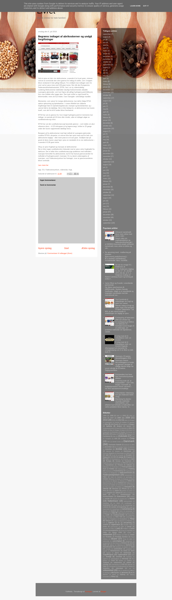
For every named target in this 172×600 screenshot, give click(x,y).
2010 (105, 420)
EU (104, 459)
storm (132, 550)
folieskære (106, 467)
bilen (130, 428)
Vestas (131, 566)
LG (121, 505)
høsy (106, 487)
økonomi (125, 572)
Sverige (108, 557)
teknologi (125, 558)
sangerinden (106, 543)
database (127, 444)
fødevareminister (126, 473)
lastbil (115, 505)
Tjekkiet (121, 560)
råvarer (114, 539)
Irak (131, 488)
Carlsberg (106, 436)
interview (115, 488)
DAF (108, 441)
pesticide (105, 528)
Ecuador (129, 455)
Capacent (129, 434)
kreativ (107, 498)
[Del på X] (73, 174)
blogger (117, 430)
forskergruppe (122, 469)
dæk (107, 455)
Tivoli (113, 560)
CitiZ (133, 436)
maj (104, 45)
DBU (133, 444)
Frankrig (131, 469)
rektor (105, 532)
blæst (123, 430)
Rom (126, 534)
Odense (111, 523)
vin (130, 568)
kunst (132, 498)
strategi (108, 552)
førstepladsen (128, 475)
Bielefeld (124, 428)
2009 (127, 418)
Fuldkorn (105, 472)
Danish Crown (117, 441)
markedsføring (127, 509)
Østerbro (105, 574)
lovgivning (122, 507)
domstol (117, 451)
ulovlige (105, 564)
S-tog (124, 539)
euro (132, 459)
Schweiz (124, 543)
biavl (118, 428)
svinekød (119, 556)
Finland (120, 465)
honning (105, 485)
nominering (129, 517)
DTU (132, 453)
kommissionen (126, 494)
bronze (130, 432)
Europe (118, 461)
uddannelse (118, 562)
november (106, 59)
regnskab (129, 530)
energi (121, 457)
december (106, 56)
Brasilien (123, 432)
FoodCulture (115, 467)
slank (132, 547)
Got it (146, 6)
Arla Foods (114, 424)
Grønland (120, 477)
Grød (112, 477)
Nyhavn (108, 520)
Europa (108, 461)
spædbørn (129, 549)
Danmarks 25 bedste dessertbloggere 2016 (123, 357)
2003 (130, 415)
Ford (104, 469)
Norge (132, 519)
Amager (132, 420)
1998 (111, 415)
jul (103, 492)
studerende (127, 552)
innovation (128, 487)
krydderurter (123, 498)
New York (118, 517)
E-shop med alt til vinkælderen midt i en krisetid (123, 338)
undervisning (115, 564)
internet (105, 489)
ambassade (108, 422)
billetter (105, 430)
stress (117, 552)
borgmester (106, 432)
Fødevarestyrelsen (111, 475)
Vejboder (129, 564)
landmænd (106, 505)
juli (104, 40)
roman (132, 534)
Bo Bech (129, 430)
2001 (118, 415)
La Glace (116, 503)
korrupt (132, 496)
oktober (105, 62)
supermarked (122, 555)
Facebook (128, 461)
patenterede (114, 526)
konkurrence (121, 496)
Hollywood (129, 483)
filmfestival (131, 463)
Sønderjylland (115, 558)
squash (105, 550)
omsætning (127, 523)
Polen (112, 528)
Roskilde (109, 537)
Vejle (104, 566)
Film (124, 463)
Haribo (119, 479)
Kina (113, 494)
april (104, 48)
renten (129, 532)
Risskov (119, 534)
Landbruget (128, 503)
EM (114, 457)
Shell (105, 545)
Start (66, 248)
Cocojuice (108, 438)
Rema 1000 (117, 532)
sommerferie (118, 549)
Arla (106, 424)
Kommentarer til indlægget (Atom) (59, 253)
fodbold (129, 465)
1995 (105, 415)
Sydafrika (129, 556)
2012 (120, 420)
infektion (119, 487)
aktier (126, 420)
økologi (107, 572)
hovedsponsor (122, 485)
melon (121, 511)
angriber (124, 422)
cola (115, 438)
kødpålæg (106, 503)
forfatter (111, 469)
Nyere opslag (44, 248)
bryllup (114, 434)
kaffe (124, 492)
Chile (114, 436)
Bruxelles (106, 434)
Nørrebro (129, 520)
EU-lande (126, 459)
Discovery (131, 449)
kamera (130, 492)
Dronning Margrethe (109, 453)
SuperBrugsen (108, 555)
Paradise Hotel (127, 524)
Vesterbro (106, 568)
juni (104, 42)
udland (128, 562)
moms (128, 513)
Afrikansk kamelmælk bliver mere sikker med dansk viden (123, 234)
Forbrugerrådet (127, 467)
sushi (132, 554)
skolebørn (118, 547)
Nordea (105, 519)
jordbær (124, 490)
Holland (121, 483)
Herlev (132, 479)
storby (125, 550)
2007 (112, 418)
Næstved (122, 520)
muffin (107, 515)
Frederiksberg (118, 471)
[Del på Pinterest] (77, 174)
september (107, 34)
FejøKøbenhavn (107, 463)
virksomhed (108, 570)
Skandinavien (107, 547)
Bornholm (115, 432)
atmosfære (124, 424)
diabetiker (108, 449)
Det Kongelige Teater (121, 447)
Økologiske (115, 572)
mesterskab (129, 511)
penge (129, 526)
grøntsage (129, 477)
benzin (129, 426)
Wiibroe (132, 570)
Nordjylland (113, 519)
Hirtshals (122, 481)
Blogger (103, 591)
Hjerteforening (107, 483)
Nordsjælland (123, 519)
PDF (122, 526)
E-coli (113, 455)
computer (123, 438)
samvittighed (117, 541)
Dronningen (120, 453)
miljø (113, 513)
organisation (115, 524)
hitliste (130, 481)
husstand (131, 485)
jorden (130, 490)
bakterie (109, 426)
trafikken (129, 560)
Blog (111, 430)
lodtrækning (128, 505)
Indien (112, 487)
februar (105, 84)
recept (123, 530)
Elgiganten (106, 457)
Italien (117, 490)
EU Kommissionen (114, 459)
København (113, 501)
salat (130, 539)
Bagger (131, 424)
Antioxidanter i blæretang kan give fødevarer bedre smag (124, 395)
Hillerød (115, 481)
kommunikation (108, 496)
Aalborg (122, 574)
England (129, 457)
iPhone (124, 488)
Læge (130, 507)
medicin (113, 511)
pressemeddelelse (111, 530)
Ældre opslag (88, 248)
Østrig (114, 574)
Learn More (135, 6)
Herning (107, 481)
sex (131, 543)
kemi (104, 494)
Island (110, 490)
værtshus (125, 570)
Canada (121, 434)
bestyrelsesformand (108, 428)
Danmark (129, 441)
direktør (119, 449)
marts (105, 51)
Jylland (117, 492)
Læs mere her (43, 165)
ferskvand (117, 463)
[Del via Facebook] (75, 174)
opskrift (105, 524)
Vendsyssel (112, 566)
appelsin (132, 422)
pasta (105, 526)
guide (112, 479)
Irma (104, 490)
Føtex (105, 477)
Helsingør (125, 479)
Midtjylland (106, 513)
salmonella (106, 541)
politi (118, 528)
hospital (113, 485)
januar (105, 54)
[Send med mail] (68, 174)
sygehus (105, 558)
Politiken (125, 528)
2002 (124, 415)
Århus (113, 576)
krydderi (115, 498)
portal (132, 528)
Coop (132, 438)
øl (131, 572)
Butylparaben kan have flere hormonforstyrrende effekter (124, 376)
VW (119, 570)
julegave (110, 492)
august (105, 37)
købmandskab (128, 501)
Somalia (108, 549)
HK (115, 483)
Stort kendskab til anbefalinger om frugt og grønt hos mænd (124, 301)
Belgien (119, 426)
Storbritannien (115, 550)
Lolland (105, 507)
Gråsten (105, 479)
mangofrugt (115, 509)
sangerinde (129, 541)
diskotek (108, 451)
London (113, 507)
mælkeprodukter (119, 515)
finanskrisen (110, 465)
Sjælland (129, 545)
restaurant (107, 534)
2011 (113, 420)
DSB (127, 453)
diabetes (131, 447)
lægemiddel (106, 509)
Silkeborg (120, 545)
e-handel (120, 455)
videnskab (119, 568)
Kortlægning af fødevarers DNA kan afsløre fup (124, 319)
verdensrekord (122, 566)
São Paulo (116, 543)
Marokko (105, 511)
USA (122, 564)
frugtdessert (129, 471)
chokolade (122, 436)
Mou (133, 513)
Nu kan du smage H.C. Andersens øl (123, 266)
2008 (119, 418)
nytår (115, 520)
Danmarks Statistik (115, 444)
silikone (112, 545)
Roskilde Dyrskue (121, 537)
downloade (127, 451)
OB (104, 522)
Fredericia (108, 471)
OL (119, 522)
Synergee (88, 591)
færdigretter (114, 472)
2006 (105, 418)
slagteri (126, 547)
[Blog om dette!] (70, 174)
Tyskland (106, 562)
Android (117, 422)
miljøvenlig (121, 513)
